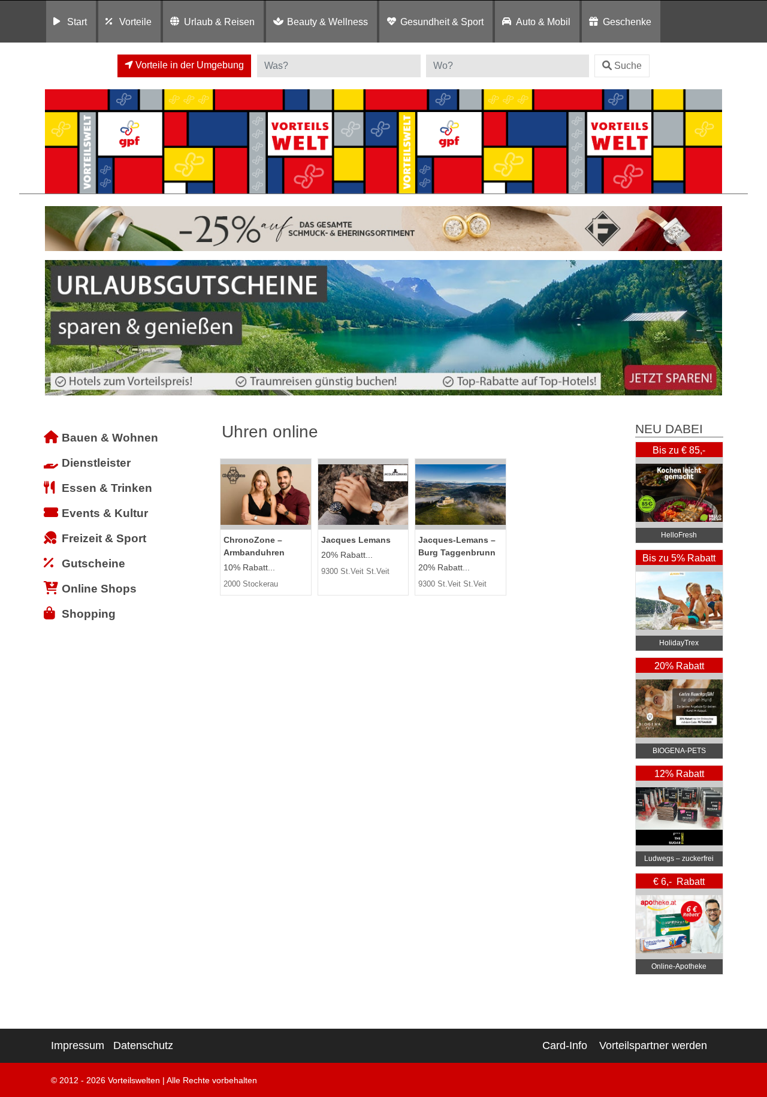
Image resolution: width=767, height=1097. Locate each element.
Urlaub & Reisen (219, 21)
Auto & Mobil (543, 21)
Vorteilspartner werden (653, 1045)
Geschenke (627, 21)
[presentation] (56, 328)
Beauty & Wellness (327, 21)
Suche (628, 66)
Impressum (77, 1045)
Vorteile (135, 21)
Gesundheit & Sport (442, 21)
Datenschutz (143, 1045)
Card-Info (564, 1045)
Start (77, 21)
